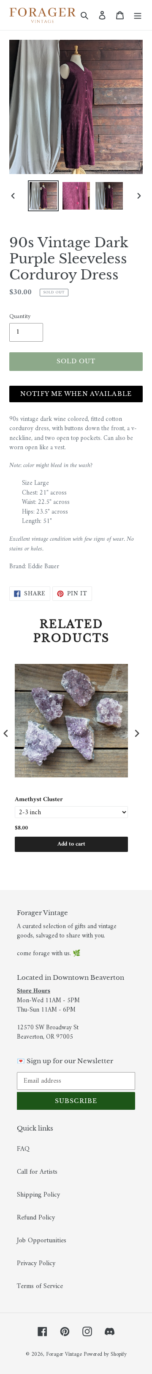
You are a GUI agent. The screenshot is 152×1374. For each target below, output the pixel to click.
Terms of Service (40, 1286)
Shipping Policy (38, 1195)
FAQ (23, 1149)
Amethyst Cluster (39, 800)
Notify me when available (76, 394)
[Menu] (138, 15)
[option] (43, 195)
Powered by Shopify (105, 1354)
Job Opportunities (41, 1241)
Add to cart (71, 844)
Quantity (19, 316)
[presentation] (6, 733)
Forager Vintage (63, 1354)
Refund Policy (36, 1218)
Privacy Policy (36, 1263)
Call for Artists (37, 1172)
